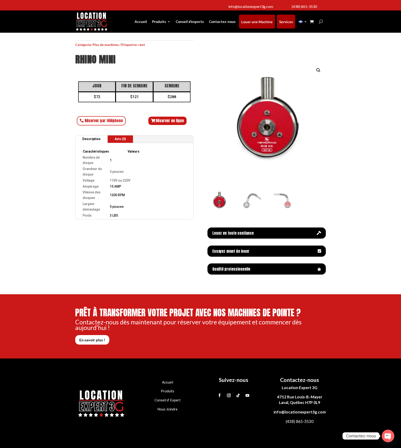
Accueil (141, 21)
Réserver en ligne (170, 120)
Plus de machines (106, 45)
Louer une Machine (257, 22)
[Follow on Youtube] (247, 395)
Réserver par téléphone (104, 120)
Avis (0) (120, 139)
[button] (318, 70)
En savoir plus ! (92, 340)
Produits (159, 21)
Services (286, 22)
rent (141, 45)
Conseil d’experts (190, 21)
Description (91, 139)
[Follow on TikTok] (238, 395)
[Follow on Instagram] (229, 395)
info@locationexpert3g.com (300, 412)
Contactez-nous (222, 21)
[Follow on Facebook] (219, 395)
